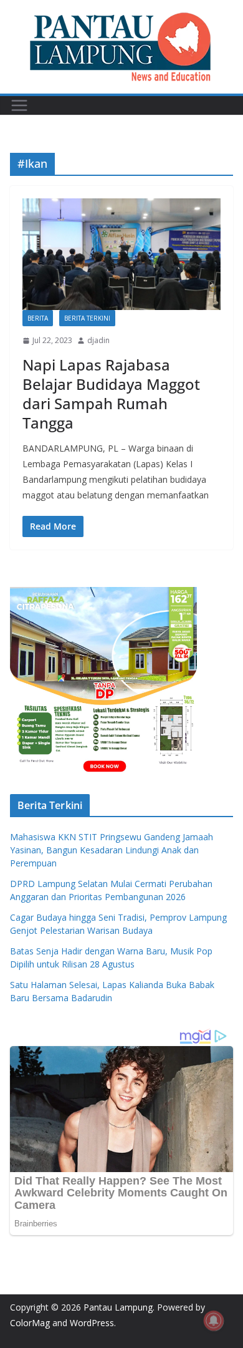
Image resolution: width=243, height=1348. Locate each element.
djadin (98, 340)
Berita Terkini (87, 318)
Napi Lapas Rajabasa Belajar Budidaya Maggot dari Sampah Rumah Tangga (111, 394)
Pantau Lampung (118, 1307)
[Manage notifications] (214, 1321)
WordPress (92, 1323)
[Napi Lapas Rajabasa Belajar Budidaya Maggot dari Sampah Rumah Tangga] (121, 254)
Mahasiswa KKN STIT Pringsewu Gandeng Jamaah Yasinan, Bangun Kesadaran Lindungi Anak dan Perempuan (111, 850)
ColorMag (30, 1323)
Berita (37, 318)
